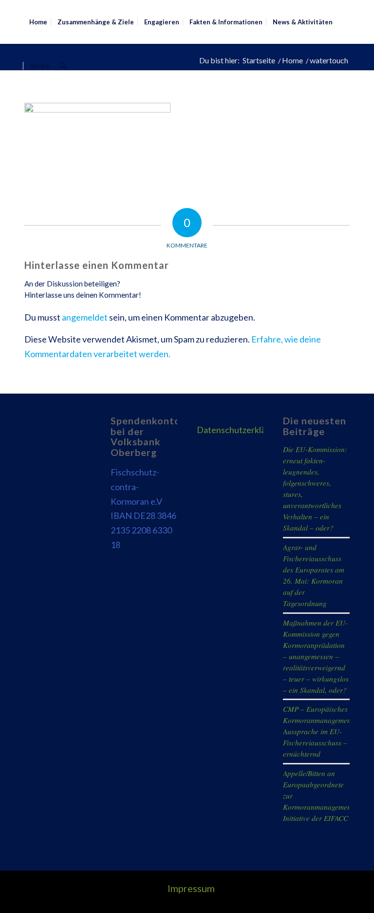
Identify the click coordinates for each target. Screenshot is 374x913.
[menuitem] (38, 22)
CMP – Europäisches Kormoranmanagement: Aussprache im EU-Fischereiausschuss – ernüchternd (319, 731)
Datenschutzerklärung (240, 429)
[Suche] (63, 66)
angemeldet (85, 317)
